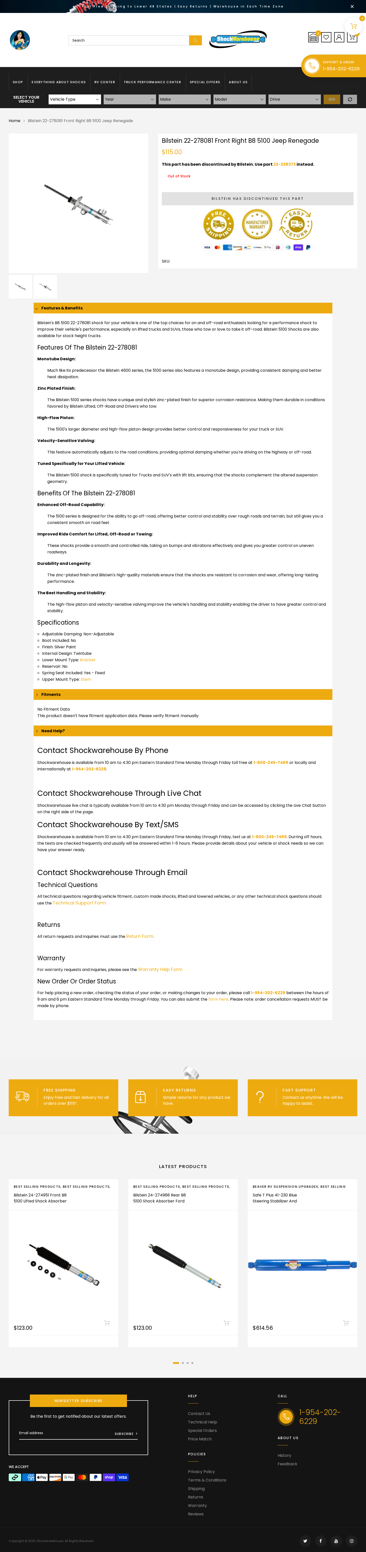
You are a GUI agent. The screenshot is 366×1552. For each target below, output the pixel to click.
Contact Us (199, 1413)
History (284, 1455)
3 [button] (187, 1363)
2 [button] (183, 1363)
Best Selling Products (37, 1186)
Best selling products (86, 1186)
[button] (313, 37)
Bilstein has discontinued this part (258, 198)
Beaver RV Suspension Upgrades (285, 1186)
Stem (86, 679)
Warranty (197, 1505)
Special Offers (205, 82)
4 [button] (192, 1363)
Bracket (88, 660)
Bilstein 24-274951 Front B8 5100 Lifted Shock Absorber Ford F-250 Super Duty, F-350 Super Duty (40, 1204)
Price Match (200, 1439)
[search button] (195, 40)
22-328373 (284, 164)
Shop (18, 82)
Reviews (196, 1514)
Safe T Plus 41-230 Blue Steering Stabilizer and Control (275, 1201)
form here (218, 999)
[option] (78, 203)
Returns (195, 1497)
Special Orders (202, 1430)
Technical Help (202, 1422)
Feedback (287, 1464)
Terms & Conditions (207, 1480)
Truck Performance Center (152, 82)
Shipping (196, 1488)
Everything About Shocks (59, 82)
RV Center (104, 82)
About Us (238, 82)
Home (14, 121)
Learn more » (91, 1103)
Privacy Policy (201, 1472)
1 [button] (176, 1363)
